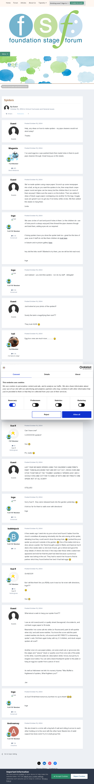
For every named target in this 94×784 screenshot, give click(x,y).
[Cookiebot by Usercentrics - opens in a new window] (81, 367)
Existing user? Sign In (59, 3)
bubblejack (13, 528)
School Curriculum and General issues (40, 109)
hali (13, 334)
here (50, 243)
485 (14, 168)
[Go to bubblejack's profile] (13, 537)
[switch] (35, 405)
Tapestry (42, 3)
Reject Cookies (79, 776)
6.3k (14, 353)
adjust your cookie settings (33, 776)
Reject (46, 414)
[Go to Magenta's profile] (13, 156)
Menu (4, 54)
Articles (23, 3)
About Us (32, 3)
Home (8, 3)
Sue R (13, 425)
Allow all (76, 414)
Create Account (77, 3)
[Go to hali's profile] (13, 342)
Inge (13, 216)
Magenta (13, 148)
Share (9, 114)
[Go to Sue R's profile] (13, 434)
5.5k (14, 236)
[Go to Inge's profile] (13, 224)
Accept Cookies (61, 776)
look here (63, 238)
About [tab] (77, 374)
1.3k (14, 548)
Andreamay (13, 723)
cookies (21, 774)
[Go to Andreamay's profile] (13, 731)
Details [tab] (47, 374)
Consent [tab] (16, 374)
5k (14, 446)
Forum (15, 3)
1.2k (14, 743)
